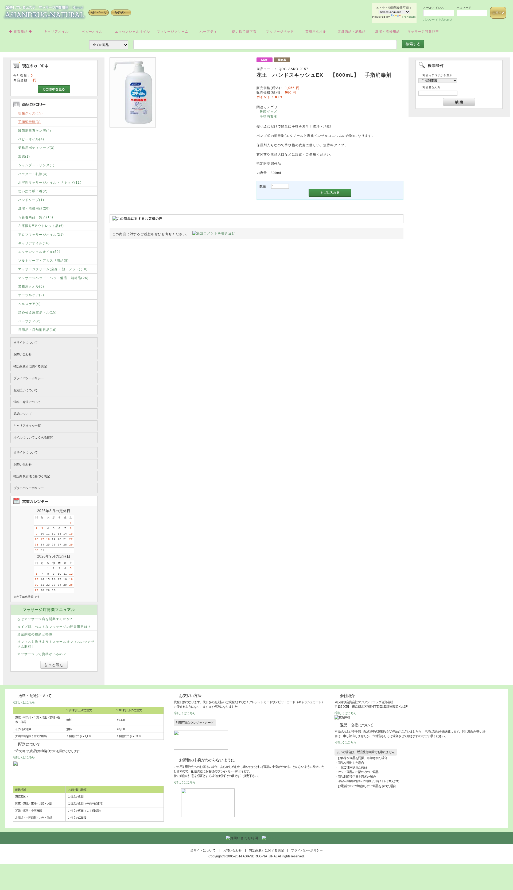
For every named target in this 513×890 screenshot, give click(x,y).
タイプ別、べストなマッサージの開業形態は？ (54, 626)
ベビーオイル (92, 31)
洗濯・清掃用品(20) (34, 208)
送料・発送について (27, 402)
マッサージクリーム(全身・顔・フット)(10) (53, 269)
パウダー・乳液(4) (33, 174)
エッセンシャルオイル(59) (39, 251)
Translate (409, 16)
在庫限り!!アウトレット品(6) (41, 225)
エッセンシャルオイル (132, 31)
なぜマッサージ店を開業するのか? (44, 619)
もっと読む (54, 665)
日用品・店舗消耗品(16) (37, 329)
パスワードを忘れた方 (438, 19)
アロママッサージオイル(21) (41, 234)
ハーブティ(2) (29, 321)
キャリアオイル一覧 (27, 425)
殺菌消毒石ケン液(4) (34, 130)
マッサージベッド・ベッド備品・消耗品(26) (53, 278)
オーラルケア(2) (31, 295)
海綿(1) (24, 156)
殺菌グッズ (268, 111)
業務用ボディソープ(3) (36, 147)
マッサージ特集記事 (423, 31)
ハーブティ (208, 31)
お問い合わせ (22, 354)
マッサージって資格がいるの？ (42, 654)
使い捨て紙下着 (244, 31)
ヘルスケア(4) (29, 303)
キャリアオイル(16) (34, 243)
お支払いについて (25, 390)
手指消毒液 (268, 116)
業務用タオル (316, 31)
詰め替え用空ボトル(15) (37, 312)
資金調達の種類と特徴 (35, 634)
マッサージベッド (280, 31)
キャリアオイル (56, 31)
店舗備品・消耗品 (351, 31)
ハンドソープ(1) (31, 200)
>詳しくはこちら (24, 702)
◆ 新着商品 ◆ (20, 31)
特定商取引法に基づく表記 (31, 476)
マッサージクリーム (172, 31)
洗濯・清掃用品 (387, 31)
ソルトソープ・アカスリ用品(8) (43, 260)
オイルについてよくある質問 (33, 437)
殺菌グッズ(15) (30, 113)
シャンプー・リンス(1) (36, 165)
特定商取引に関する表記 (30, 366)
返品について (22, 413)
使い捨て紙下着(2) (33, 191)
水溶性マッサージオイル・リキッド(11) (49, 182)
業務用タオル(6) (31, 286)
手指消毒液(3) (29, 121)
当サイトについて (25, 342)
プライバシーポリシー (28, 378)
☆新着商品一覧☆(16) (35, 217)
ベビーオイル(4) (31, 139)
